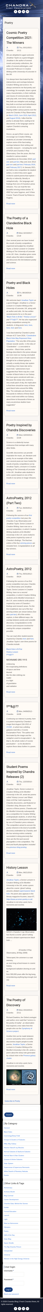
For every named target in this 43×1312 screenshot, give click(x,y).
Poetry (6, 1231)
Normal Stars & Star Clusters (14, 1155)
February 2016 (29, 164)
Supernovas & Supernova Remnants (16, 1167)
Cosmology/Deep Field (12, 1136)
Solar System (8, 1163)
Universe (7, 1255)
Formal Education (10, 1211)
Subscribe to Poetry (12, 1101)
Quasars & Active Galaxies (13, 1159)
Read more (10, 204)
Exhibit (6, 1207)
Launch (6, 1215)
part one (9, 164)
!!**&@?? (10, 655)
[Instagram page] (23, 11)
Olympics (7, 1227)
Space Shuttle (9, 1243)
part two (16, 162)
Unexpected (8, 1251)
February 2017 (15, 167)
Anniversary (8, 1188)
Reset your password (11, 1294)
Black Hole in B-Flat (14, 649)
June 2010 (23, 115)
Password (8, 1279)
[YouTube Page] (27, 11)
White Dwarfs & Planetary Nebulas (16, 1171)
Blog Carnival (8, 1195)
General (7, 1128)
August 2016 (15, 118)
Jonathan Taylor (12, 880)
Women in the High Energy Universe (16, 1259)
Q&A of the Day (9, 1235)
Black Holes (8, 1132)
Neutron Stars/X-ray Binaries (14, 1147)
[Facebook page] (15, 11)
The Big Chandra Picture (12, 1247)
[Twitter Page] (19, 11)
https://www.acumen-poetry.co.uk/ (19, 899)
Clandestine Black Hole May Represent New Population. (21, 338)
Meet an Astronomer (11, 1223)
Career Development (11, 1199)
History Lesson (12, 652)
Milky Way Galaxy (10, 1144)
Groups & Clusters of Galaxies (14, 1140)
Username (8, 1271)
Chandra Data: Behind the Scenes (16, 1203)
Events (6, 1175)
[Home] (21, 5)
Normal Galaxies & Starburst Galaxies (17, 1151)
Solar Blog (7, 1239)
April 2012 (32, 115)
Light (5, 1219)
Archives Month (9, 1192)
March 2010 (13, 115)
